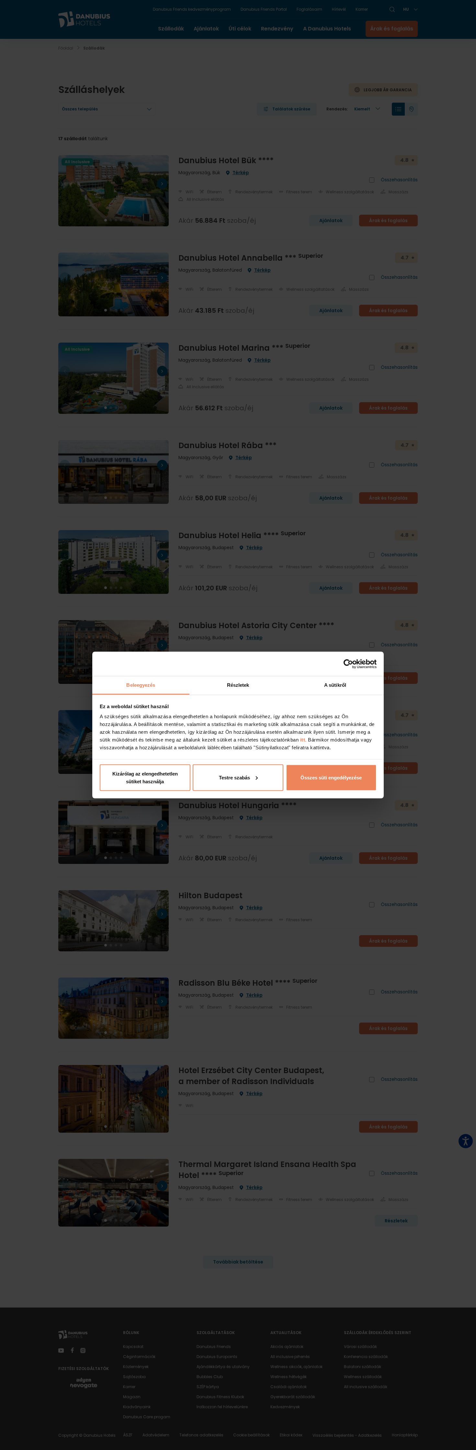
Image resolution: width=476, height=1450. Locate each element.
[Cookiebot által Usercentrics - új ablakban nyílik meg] (348, 664)
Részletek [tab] (238, 685)
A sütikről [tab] (335, 685)
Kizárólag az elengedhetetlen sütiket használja (145, 777)
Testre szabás (234, 777)
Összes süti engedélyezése (331, 777)
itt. (303, 739)
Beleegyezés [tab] (140, 685)
